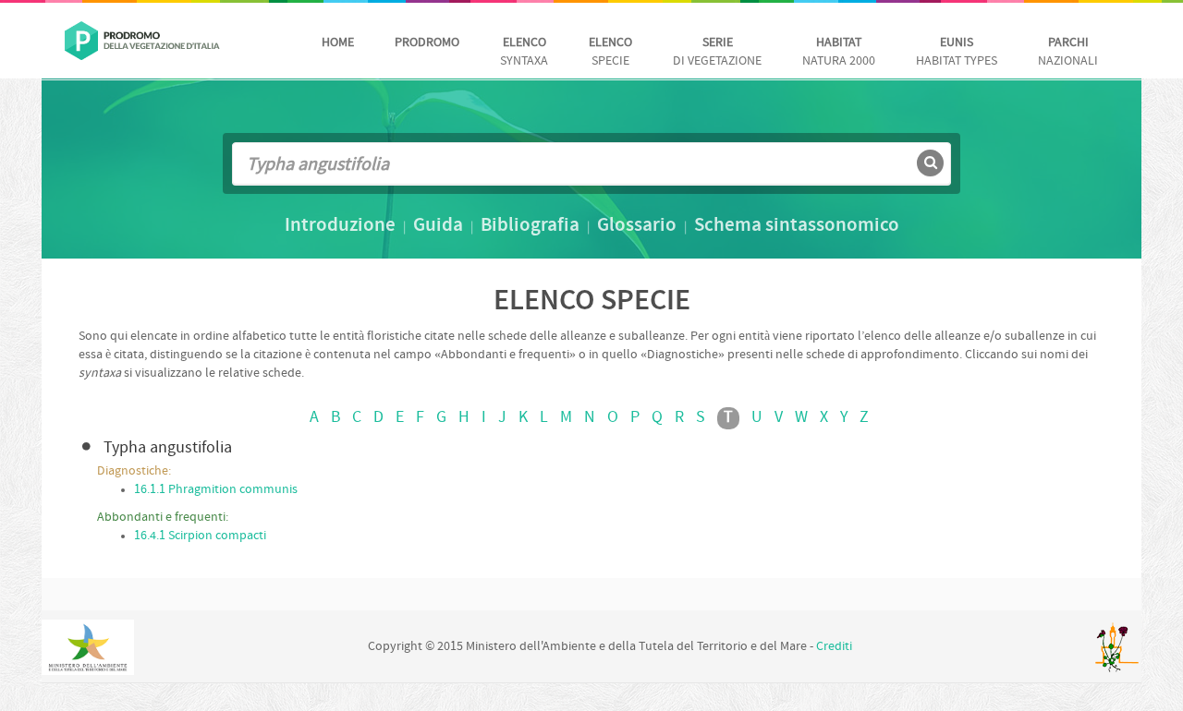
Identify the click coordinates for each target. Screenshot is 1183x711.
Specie (610, 52)
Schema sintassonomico (796, 226)
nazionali (1068, 52)
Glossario (637, 226)
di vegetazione (717, 52)
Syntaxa (524, 52)
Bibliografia (530, 226)
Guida (438, 226)
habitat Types (956, 52)
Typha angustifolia (168, 448)
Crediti (834, 647)
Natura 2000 (838, 52)
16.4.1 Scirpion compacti (200, 536)
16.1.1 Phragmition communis (216, 490)
